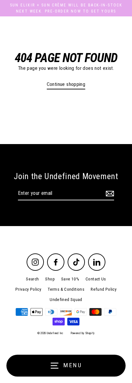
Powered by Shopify (82, 333)
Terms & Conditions (66, 289)
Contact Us (96, 278)
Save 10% (70, 278)
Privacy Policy (28, 289)
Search (32, 278)
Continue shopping (66, 84)
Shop (50, 278)
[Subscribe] (109, 194)
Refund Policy (104, 289)
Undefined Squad (66, 299)
